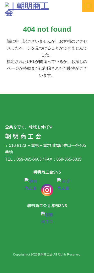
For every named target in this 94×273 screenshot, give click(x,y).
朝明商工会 (45, 254)
